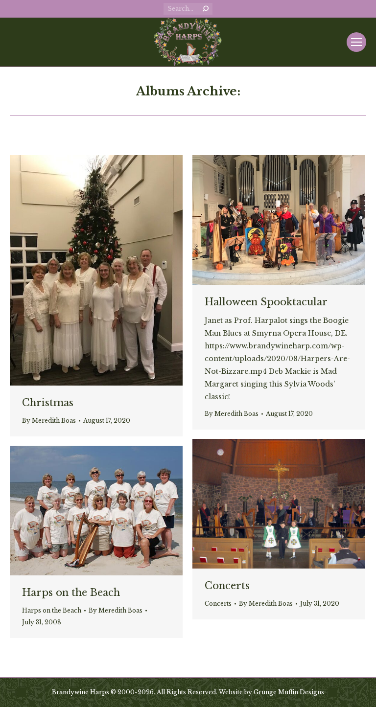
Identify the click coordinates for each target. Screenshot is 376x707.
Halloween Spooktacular (266, 302)
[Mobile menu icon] (356, 42)
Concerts (227, 586)
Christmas (47, 403)
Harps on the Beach (71, 592)
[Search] (206, 9)
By (49, 420)
